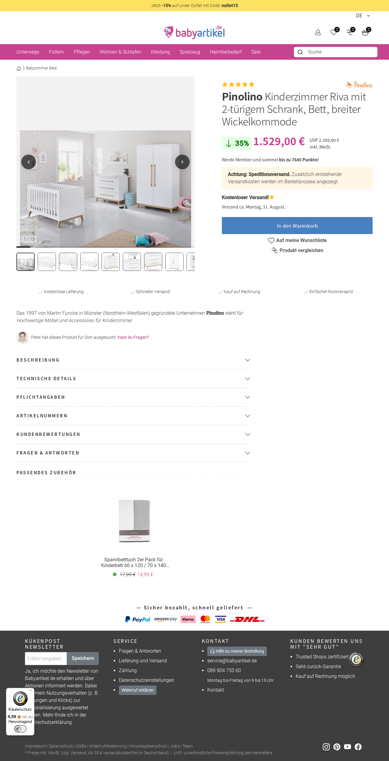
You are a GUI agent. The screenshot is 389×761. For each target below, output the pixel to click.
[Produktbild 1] (25, 262)
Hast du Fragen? (133, 337)
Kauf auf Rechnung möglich (325, 676)
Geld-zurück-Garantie (318, 666)
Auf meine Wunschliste (301, 240)
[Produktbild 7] (153, 262)
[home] (194, 32)
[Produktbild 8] (174, 262)
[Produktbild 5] (111, 262)
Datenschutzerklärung (48, 722)
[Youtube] (349, 746)
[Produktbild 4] (89, 262)
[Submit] (301, 52)
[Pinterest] (338, 746)
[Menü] (30, 691)
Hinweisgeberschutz (148, 746)
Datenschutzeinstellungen (146, 680)
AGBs (81, 746)
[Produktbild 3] (68, 262)
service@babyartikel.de (232, 661)
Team (187, 746)
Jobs (175, 746)
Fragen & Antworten (140, 651)
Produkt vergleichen (301, 250)
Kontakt (215, 690)
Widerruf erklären (138, 690)
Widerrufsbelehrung (107, 746)
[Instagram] (328, 746)
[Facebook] (359, 746)
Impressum (35, 746)
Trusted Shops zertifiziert (322, 657)
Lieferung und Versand (143, 661)
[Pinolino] (359, 84)
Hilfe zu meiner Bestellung (239, 651)
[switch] (20, 728)
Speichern (83, 658)
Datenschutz (61, 746)
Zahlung (128, 670)
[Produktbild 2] (47, 262)
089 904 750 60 (224, 670)
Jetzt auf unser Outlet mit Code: (194, 5)
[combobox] (335, 52)
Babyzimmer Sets (41, 68)
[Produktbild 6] (132, 262)
